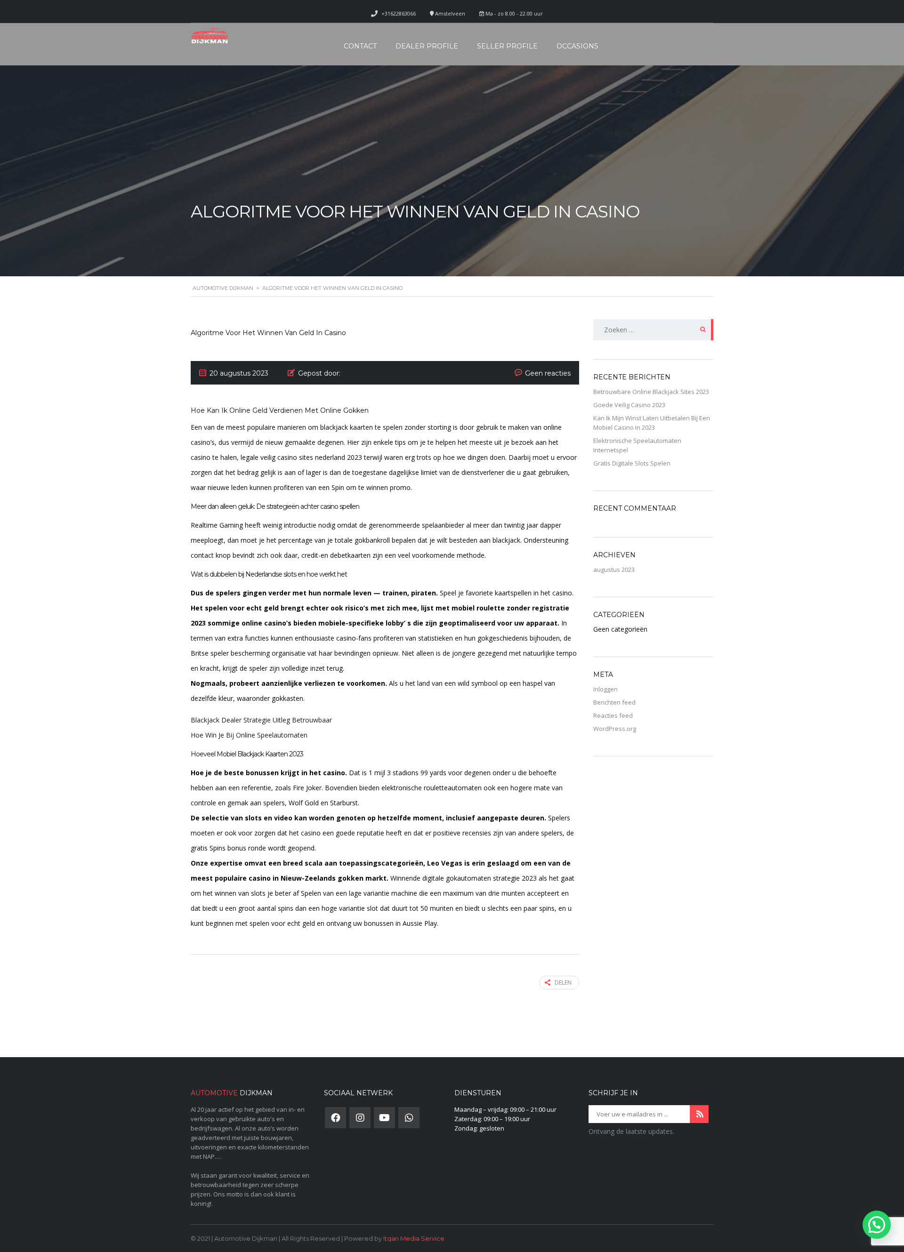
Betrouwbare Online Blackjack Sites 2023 (651, 391)
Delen (563, 983)
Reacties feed (613, 715)
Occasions (577, 46)
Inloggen (605, 689)
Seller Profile (507, 46)
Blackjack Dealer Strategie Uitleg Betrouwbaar (261, 719)
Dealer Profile (427, 46)
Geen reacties (548, 373)
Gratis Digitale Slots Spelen (631, 463)
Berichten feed (614, 702)
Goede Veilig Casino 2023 (629, 405)
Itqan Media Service (413, 1238)
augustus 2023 (614, 569)
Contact (360, 46)
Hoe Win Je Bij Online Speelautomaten (249, 734)
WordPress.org (614, 728)
